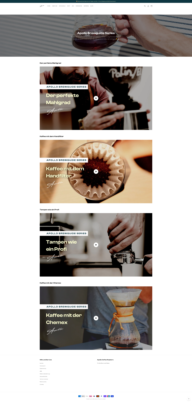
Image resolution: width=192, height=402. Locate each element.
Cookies (42, 384)
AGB (41, 371)
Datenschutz (43, 368)
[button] (145, 6)
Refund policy (43, 381)
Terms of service (44, 379)
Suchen (42, 363)
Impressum (42, 366)
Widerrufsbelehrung (45, 373)
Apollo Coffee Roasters (94, 399)
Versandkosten (43, 376)
